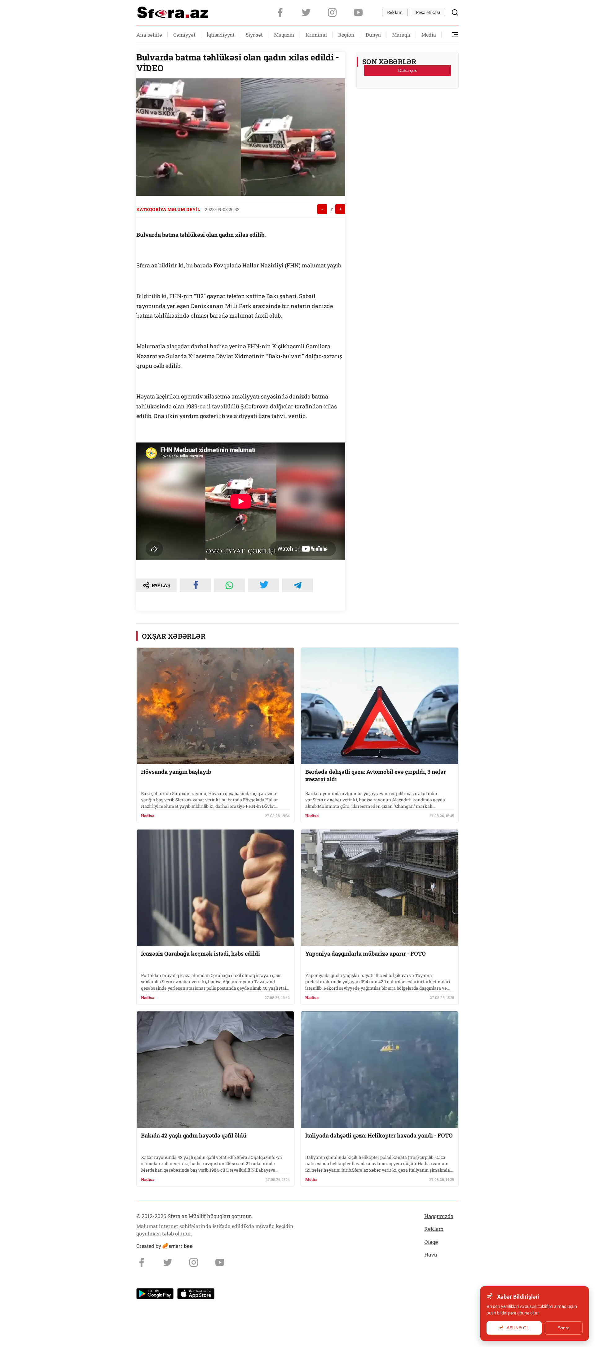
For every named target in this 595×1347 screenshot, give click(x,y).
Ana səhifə (149, 34)
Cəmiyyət (184, 34)
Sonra (564, 1327)
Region (346, 34)
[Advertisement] (407, 108)
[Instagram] (332, 12)
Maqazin (284, 34)
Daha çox (407, 70)
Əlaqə (431, 1241)
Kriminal (316, 34)
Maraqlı (401, 34)
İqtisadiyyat (221, 34)
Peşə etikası (428, 12)
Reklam (395, 12)
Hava (430, 1254)
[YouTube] (358, 12)
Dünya (373, 34)
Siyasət (254, 34)
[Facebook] (280, 12)
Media (428, 34)
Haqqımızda (438, 1216)
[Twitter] (306, 12)
